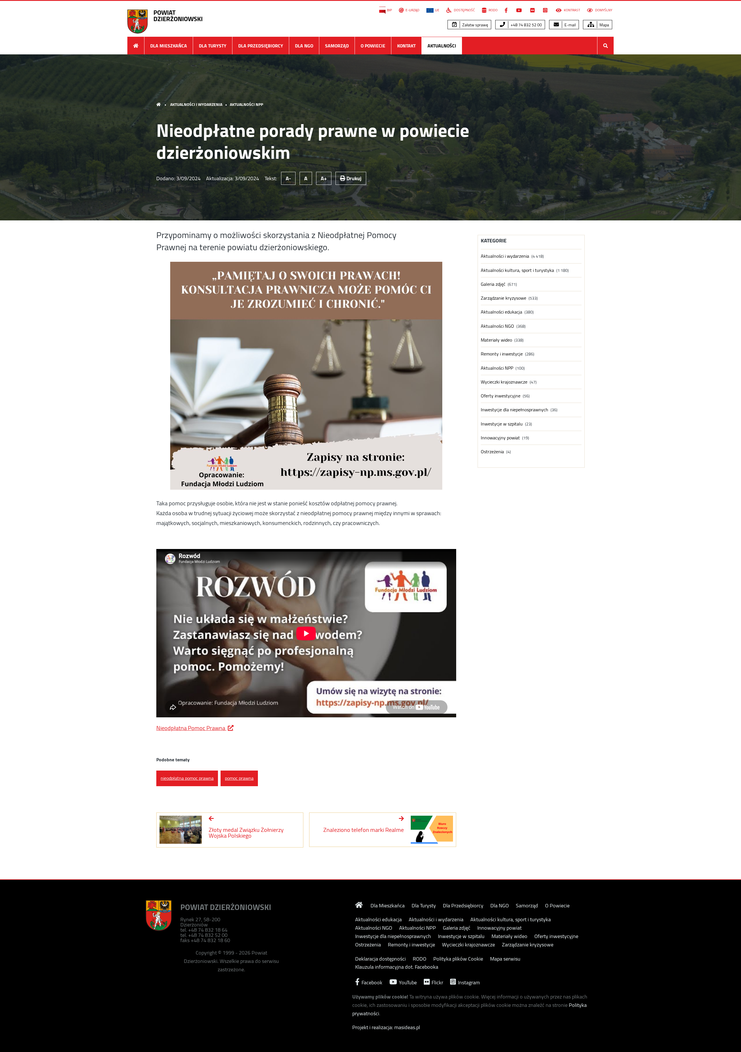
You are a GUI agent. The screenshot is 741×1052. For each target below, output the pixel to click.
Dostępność (464, 10)
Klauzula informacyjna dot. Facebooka (396, 967)
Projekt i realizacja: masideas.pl (386, 1027)
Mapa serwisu (505, 958)
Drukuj (353, 178)
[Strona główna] (135, 45)
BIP (389, 10)
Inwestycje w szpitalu (502, 423)
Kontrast (571, 10)
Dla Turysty (212, 45)
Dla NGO (304, 45)
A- (288, 178)
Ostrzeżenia (492, 451)
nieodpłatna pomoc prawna (187, 778)
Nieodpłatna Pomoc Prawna (191, 728)
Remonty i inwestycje (502, 353)
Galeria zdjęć (493, 284)
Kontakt (406, 45)
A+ (324, 178)
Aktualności (442, 45)
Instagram (468, 982)
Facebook (371, 982)
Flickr (436, 982)
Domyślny (603, 10)
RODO (493, 10)
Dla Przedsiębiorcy (260, 45)
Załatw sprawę (474, 25)
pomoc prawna (239, 778)
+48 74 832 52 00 (526, 25)
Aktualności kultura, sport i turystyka (517, 270)
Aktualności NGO (497, 326)
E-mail (570, 25)
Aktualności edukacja (501, 311)
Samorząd (337, 45)
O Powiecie (373, 45)
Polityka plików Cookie (458, 958)
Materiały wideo (496, 340)
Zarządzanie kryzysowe (503, 298)
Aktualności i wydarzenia (196, 104)
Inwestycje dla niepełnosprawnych (514, 409)
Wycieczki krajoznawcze (504, 381)
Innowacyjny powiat (500, 437)
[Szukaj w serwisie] (605, 45)
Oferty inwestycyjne (500, 395)
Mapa (604, 25)
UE (437, 10)
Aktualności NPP (246, 104)
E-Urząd (412, 10)
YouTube (407, 982)
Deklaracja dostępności (380, 958)
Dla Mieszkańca (168, 45)
